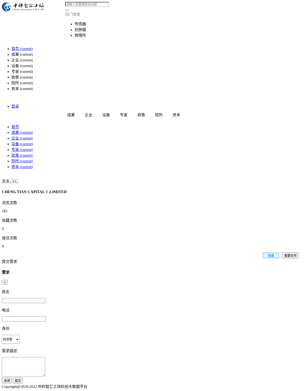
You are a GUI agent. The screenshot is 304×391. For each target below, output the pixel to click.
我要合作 (290, 255)
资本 (22, 167)
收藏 (271, 255)
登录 (15, 106)
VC (15, 181)
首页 (22, 49)
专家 (22, 150)
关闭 (7, 380)
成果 (22, 132)
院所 (22, 161)
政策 (22, 155)
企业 (22, 138)
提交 (18, 380)
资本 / (7, 181)
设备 (22, 144)
